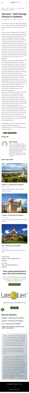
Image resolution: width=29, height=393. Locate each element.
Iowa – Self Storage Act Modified (11, 245)
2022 (5, 132)
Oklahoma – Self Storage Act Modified (13, 184)
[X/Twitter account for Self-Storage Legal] (14, 386)
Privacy (20, 384)
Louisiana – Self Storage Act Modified (12, 215)
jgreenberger (6, 19)
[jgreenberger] (5, 144)
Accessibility (10, 384)
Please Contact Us (14, 284)
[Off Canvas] (2, 2)
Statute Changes (12, 132)
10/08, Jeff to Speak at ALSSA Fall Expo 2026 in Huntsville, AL (13, 327)
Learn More (14, 307)
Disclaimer (15, 384)
